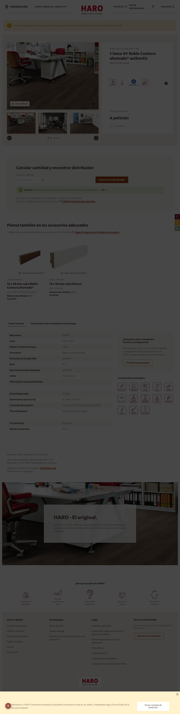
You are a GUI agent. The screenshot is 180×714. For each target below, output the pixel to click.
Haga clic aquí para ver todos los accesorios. (97, 232)
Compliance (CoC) (99, 653)
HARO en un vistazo (16, 631)
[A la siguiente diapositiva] (96, 138)
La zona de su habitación (25, 175)
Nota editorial (98, 648)
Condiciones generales (101, 626)
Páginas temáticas (15, 641)
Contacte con (13, 652)
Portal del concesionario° (18, 636)
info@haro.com (48, 468)
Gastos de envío (56, 626)
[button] (177, 216)
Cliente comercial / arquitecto (51, 7)
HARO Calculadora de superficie (78, 201)
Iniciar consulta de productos (153, 706)
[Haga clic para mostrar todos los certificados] (166, 83)
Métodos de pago (56, 631)
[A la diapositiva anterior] (9, 138)
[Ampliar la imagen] (93, 103)
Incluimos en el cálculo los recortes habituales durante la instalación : (66, 189)
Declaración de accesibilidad (104, 658)
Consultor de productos (17, 626)
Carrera (10, 647)
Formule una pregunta (137, 362)
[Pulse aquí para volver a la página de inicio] (90, 681)
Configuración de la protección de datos (109, 664)
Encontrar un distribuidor (112, 179)
